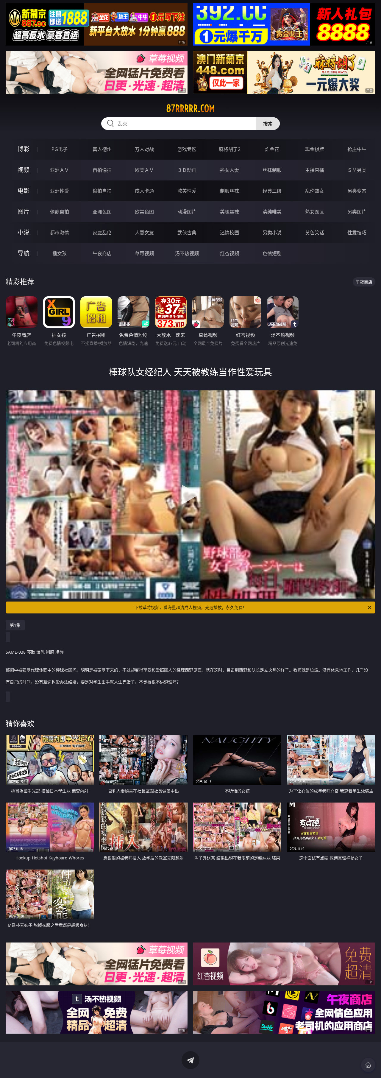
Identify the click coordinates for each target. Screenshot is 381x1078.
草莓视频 (144, 253)
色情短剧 (272, 253)
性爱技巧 (356, 232)
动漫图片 (186, 211)
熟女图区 (314, 211)
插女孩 (59, 253)
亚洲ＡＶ (59, 170)
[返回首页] (368, 1065)
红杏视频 (229, 253)
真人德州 (102, 149)
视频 (23, 170)
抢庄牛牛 (356, 149)
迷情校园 (229, 232)
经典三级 (272, 191)
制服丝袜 (229, 191)
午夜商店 (102, 253)
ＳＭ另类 (356, 170)
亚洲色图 (102, 211)
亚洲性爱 (59, 191)
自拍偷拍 (102, 170)
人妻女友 (144, 232)
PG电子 (59, 149)
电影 (23, 191)
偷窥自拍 (59, 211)
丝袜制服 (272, 170)
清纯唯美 (272, 211)
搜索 (268, 123)
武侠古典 (186, 232)
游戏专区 (186, 149)
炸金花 (272, 149)
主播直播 (314, 170)
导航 (23, 253)
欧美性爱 (186, 191)
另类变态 (356, 191)
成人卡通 (144, 191)
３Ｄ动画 (186, 170)
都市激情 (59, 232)
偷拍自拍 (102, 191)
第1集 (15, 625)
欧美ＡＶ (144, 170)
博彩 (23, 149)
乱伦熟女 (314, 191)
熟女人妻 (229, 170)
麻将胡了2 (230, 149)
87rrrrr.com (190, 108)
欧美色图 (144, 211)
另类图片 (356, 211)
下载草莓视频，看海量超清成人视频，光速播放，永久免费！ (190, 607)
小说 (23, 232)
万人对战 (144, 149)
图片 (23, 212)
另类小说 (272, 232)
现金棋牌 (314, 149)
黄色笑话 (314, 232)
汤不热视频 (187, 253)
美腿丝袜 (229, 211)
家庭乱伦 (102, 232)
